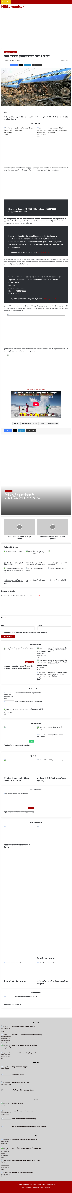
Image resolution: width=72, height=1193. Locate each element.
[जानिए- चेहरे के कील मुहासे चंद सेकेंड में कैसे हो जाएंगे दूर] (6, 1121)
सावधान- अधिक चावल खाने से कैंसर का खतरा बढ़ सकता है (24, 1111)
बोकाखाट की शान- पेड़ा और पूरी (55, 727)
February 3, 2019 (43, 252)
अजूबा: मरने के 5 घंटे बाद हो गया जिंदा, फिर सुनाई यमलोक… (25, 1053)
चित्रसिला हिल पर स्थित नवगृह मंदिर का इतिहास (17, 745)
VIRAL (14, 52)
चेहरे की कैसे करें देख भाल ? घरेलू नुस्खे (20, 1082)
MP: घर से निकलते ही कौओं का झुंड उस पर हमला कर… (24, 1026)
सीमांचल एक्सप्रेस (53, 423)
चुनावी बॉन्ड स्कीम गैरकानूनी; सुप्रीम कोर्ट (57, 580)
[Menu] (70, 7)
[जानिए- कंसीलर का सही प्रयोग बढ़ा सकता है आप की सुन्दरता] (52, 970)
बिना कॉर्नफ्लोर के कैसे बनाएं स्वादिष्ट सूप (12, 1004)
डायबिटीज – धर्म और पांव (17, 1103)
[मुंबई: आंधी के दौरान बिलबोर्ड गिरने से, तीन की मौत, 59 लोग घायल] (14, 555)
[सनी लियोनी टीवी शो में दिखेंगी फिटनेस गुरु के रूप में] (6, 1175)
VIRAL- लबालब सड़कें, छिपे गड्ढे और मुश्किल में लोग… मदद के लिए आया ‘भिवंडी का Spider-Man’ (57, 130)
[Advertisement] (36, 15)
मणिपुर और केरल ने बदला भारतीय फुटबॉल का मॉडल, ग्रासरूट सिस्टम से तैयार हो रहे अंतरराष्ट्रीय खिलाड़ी (57, 674)
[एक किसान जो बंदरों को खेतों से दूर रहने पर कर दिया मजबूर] (52, 767)
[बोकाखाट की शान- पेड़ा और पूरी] (42, 729)
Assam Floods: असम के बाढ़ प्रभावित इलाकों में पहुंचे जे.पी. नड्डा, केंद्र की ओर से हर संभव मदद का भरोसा (57, 662)
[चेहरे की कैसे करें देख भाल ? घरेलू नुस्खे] (6, 1084)
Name (3, 617)
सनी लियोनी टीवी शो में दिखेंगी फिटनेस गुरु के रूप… (23, 1172)
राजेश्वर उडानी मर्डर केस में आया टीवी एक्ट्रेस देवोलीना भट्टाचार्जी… (26, 1160)
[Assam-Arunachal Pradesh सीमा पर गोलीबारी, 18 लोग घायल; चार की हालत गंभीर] (42, 652)
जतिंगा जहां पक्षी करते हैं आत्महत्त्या (55, 735)
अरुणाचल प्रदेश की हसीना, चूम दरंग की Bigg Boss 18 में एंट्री (29, 709)
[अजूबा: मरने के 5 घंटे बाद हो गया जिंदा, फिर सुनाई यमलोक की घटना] (6, 1055)
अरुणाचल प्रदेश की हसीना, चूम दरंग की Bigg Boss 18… (25, 1139)
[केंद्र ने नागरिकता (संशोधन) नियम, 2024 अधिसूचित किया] (58, 555)
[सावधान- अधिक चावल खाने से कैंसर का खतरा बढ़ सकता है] (6, 1113)
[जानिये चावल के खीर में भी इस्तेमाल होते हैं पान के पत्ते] (9, 999)
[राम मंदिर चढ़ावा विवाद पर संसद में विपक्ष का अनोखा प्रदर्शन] (9, 131)
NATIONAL (8, 52)
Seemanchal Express (30, 423)
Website (39, 625)
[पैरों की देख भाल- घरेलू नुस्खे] (52, 891)
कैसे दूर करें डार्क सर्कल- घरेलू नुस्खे (15, 981)
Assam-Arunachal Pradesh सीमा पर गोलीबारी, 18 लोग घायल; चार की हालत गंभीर (57, 649)
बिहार (43, 423)
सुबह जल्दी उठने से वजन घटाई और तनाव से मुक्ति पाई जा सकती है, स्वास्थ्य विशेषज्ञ (29, 1126)
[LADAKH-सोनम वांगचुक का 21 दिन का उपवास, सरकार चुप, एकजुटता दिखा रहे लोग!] (36, 555)
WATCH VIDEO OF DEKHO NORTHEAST (36, 389)
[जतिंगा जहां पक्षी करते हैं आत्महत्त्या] (42, 737)
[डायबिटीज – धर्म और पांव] (6, 1105)
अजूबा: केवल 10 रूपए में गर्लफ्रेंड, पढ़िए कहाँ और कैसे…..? (24, 1045)
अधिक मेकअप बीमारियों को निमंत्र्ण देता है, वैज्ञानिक (23, 1090)
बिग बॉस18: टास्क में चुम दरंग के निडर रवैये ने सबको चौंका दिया (28, 701)
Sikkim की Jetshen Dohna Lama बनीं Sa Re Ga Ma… (26, 1148)
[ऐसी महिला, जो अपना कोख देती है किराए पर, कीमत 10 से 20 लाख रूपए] (19, 767)
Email (3, 625)
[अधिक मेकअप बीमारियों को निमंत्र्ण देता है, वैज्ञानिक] (19, 834)
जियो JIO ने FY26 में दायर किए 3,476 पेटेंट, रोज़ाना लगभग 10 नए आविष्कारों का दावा (21, 497)
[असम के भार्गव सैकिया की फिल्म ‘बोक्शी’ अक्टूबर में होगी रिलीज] (9, 695)
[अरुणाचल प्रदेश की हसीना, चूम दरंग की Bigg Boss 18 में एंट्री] (9, 712)
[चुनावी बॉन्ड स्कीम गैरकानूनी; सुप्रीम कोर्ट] (58, 572)
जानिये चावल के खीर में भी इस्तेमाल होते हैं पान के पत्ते (26, 996)
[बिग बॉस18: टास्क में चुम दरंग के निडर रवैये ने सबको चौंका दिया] (9, 704)
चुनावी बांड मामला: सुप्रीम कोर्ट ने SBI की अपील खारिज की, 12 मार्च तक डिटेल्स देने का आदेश (13, 581)
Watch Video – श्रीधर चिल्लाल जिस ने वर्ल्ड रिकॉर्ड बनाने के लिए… (27, 1035)
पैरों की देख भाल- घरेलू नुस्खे (46, 958)
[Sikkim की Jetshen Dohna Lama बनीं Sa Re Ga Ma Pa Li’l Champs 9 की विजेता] (6, 1152)
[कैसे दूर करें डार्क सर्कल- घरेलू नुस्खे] (19, 970)
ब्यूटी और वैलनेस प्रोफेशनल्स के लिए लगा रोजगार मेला (19, 812)
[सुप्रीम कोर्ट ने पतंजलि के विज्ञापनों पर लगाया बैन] (36, 572)
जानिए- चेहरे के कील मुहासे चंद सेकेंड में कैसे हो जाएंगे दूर (24, 1118)
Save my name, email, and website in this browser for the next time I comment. (25, 632)
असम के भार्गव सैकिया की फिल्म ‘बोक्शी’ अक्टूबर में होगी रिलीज (28, 693)
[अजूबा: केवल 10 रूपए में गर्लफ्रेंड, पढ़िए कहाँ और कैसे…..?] (6, 1047)
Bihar (16, 423)
